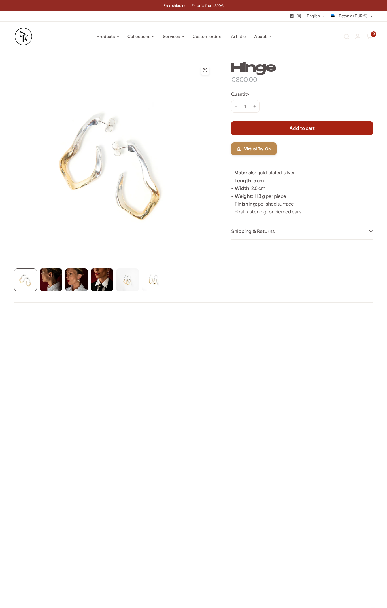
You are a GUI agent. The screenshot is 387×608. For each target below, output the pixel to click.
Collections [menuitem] (138, 36)
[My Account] (357, 36)
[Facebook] (291, 16)
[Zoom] (205, 70)
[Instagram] (299, 16)
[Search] (346, 36)
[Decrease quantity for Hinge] (236, 106)
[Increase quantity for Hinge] (254, 106)
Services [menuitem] (171, 36)
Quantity (240, 94)
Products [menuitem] (106, 36)
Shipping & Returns (253, 231)
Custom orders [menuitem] (207, 36)
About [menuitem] (260, 36)
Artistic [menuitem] (238, 36)
